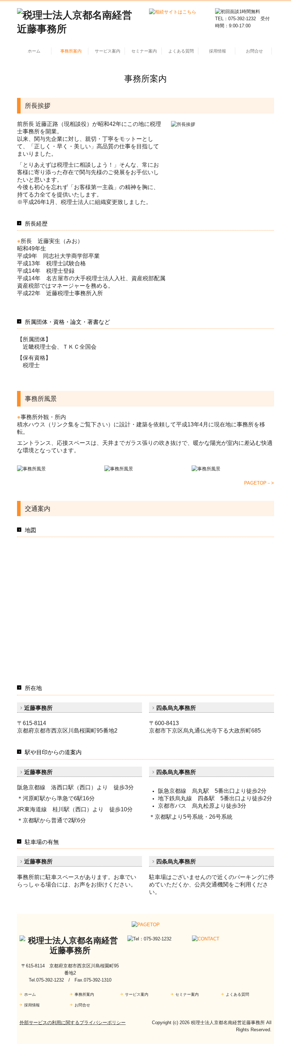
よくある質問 (181, 51)
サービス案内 (107, 51)
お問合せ (254, 51)
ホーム (34, 51)
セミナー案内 (144, 51)
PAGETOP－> (259, 483)
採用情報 (217, 51)
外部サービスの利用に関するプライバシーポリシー (73, 1022)
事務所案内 (71, 51)
